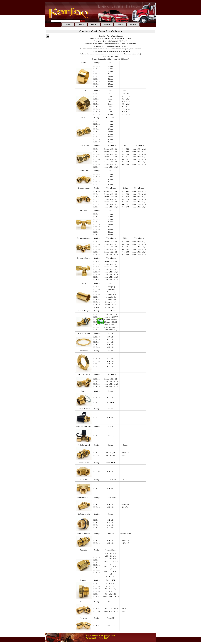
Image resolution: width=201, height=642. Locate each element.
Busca (82, 20)
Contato (94, 24)
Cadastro (81, 24)
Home (68, 24)
